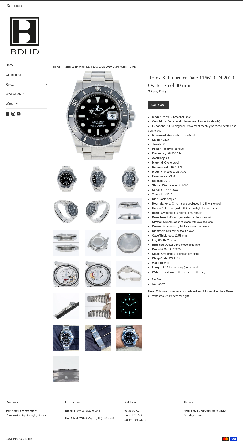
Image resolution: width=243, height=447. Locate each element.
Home (10, 65)
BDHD (28, 439)
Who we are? (15, 94)
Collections (26, 74)
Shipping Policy (157, 91)
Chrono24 (12, 415)
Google (31, 415)
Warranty (12, 103)
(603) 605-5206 (105, 418)
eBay (22, 415)
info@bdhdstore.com (87, 410)
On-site (42, 415)
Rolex (26, 84)
